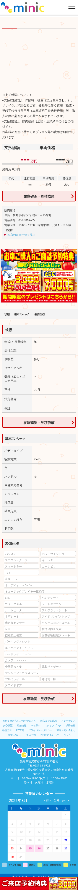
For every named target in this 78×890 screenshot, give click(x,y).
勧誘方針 (7, 730)
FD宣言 (20, 730)
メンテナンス (68, 720)
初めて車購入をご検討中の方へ (19, 720)
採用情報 (70, 725)
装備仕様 (39, 314)
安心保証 (8, 725)
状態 (7, 314)
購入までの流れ (48, 720)
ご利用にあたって (49, 734)
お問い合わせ (15, 734)
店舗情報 (21, 725)
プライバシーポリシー (40, 730)
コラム (67, 734)
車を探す (35, 725)
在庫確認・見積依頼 (39, 196)
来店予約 (31, 734)
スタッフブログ (53, 725)
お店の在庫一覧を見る (21, 235)
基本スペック (22, 314)
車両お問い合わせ (66, 730)
